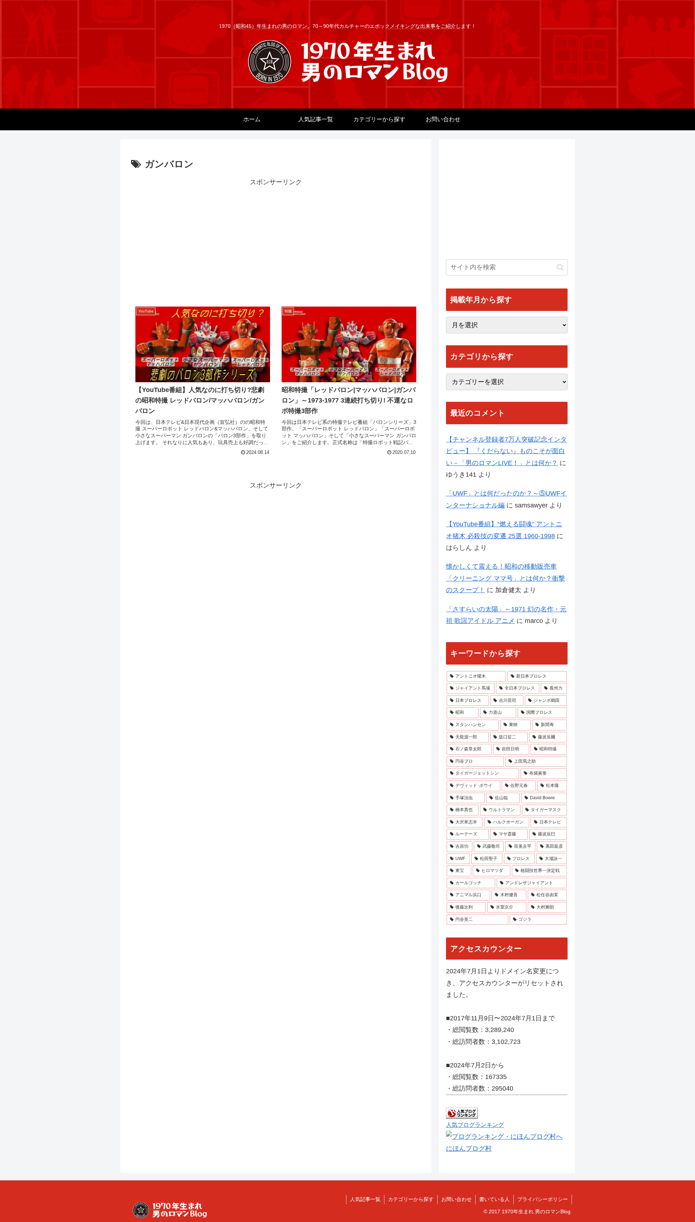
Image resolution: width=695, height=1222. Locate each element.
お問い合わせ (456, 1199)
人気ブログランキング (475, 1124)
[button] (560, 267)
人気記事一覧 (365, 1199)
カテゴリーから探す (411, 1199)
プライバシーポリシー (542, 1199)
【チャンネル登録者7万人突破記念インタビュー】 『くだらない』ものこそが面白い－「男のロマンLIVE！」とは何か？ (506, 451)
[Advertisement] (276, 238)
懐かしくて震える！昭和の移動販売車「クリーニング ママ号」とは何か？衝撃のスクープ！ (505, 578)
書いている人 (494, 1199)
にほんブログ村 (469, 1148)
